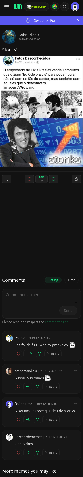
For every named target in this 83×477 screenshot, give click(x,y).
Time (71, 280)
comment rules (56, 322)
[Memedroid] (17, 6)
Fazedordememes (28, 436)
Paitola (20, 337)
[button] (64, 6)
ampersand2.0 (26, 371)
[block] (77, 36)
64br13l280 (29, 34)
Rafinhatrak (23, 403)
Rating (53, 280)
